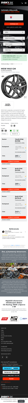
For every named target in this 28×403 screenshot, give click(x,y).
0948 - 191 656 (14, 388)
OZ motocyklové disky (6, 341)
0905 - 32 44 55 (15, 375)
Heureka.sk (17, 245)
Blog (2, 339)
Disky (2, 330)
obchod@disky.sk (5, 382)
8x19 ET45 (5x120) (18, 169)
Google (12, 245)
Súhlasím (21, 401)
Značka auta (6, 30)
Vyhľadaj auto (14, 24)
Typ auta (5, 47)
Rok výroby (6, 35)
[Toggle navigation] (25, 3)
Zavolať (11, 378)
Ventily (2, 334)
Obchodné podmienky (6, 349)
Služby (2, 337)
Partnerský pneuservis (6, 350)
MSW (12, 64)
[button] (13, 161)
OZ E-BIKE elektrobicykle (7, 343)
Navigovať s (8, 372)
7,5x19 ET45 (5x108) (19, 140)
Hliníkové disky (5, 64)
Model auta (6, 41)
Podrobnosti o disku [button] (19, 142)
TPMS (2, 332)
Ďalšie (14, 133)
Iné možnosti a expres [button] (20, 152)
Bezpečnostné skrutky (6, 336)
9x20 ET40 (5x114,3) (19, 197)
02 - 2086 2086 (14, 386)
